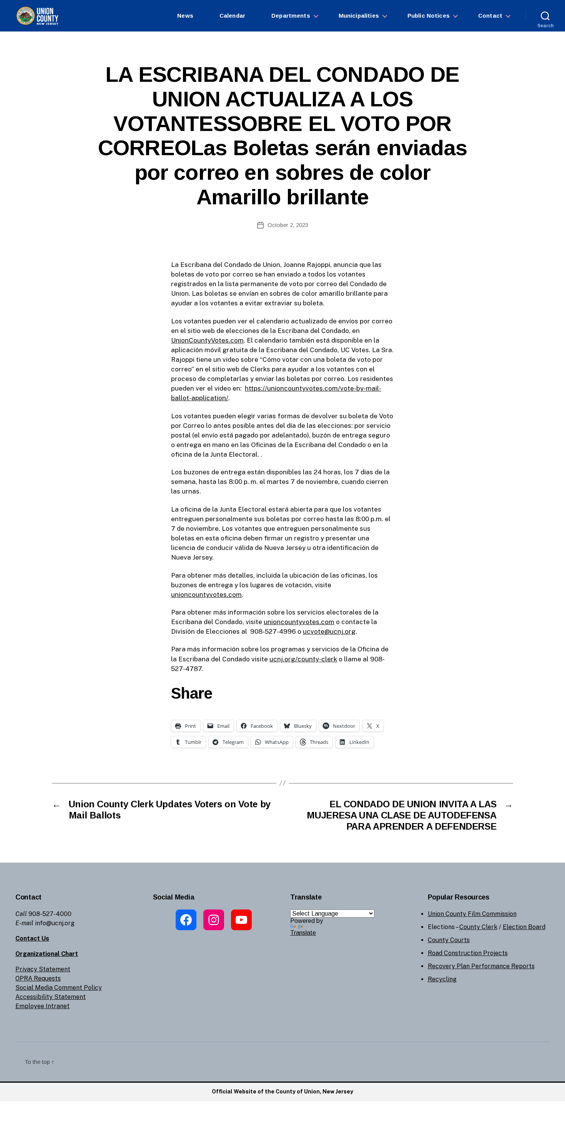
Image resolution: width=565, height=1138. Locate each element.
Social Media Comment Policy (58, 987)
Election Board (524, 927)
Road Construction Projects (468, 953)
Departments (290, 15)
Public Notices (428, 15)
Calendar (232, 15)
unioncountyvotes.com (206, 594)
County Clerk (478, 927)
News (185, 15)
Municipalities (359, 15)
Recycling (442, 979)
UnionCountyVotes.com (207, 340)
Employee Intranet (42, 1006)
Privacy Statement (42, 969)
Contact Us (32, 938)
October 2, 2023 (288, 225)
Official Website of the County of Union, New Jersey (282, 1091)
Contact (490, 15)
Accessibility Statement (50, 997)
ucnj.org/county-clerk (303, 659)
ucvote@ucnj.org (329, 631)
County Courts (449, 940)
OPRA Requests (38, 978)
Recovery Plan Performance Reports (481, 966)
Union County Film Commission (472, 914)
